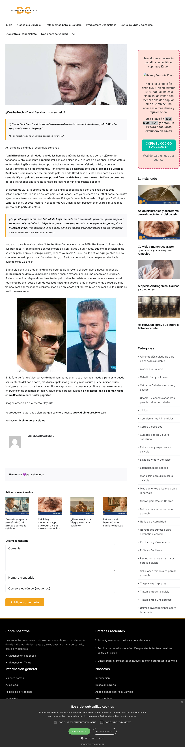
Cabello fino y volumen (154, 377)
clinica (144, 410)
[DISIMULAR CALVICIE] (15, 436)
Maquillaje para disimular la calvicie (156, 478)
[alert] (92, 723)
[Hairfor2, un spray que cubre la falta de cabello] (159, 307)
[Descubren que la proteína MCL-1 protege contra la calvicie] (17, 506)
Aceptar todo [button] (79, 731)
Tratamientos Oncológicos (156, 599)
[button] (73, 33)
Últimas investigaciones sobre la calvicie (158, 610)
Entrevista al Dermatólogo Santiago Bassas (113, 522)
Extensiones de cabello (154, 467)
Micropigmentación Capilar (156, 500)
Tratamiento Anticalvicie (154, 591)
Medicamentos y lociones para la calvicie (158, 490)
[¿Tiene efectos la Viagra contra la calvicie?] (82, 506)
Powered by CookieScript (92, 744)
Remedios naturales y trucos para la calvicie (157, 560)
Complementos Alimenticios (156, 418)
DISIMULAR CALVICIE (40, 435)
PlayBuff (47, 402)
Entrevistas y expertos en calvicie (155, 449)
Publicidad (11, 698)
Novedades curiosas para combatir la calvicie (155, 531)
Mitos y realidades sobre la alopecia (156, 511)
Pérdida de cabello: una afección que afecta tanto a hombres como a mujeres (135, 650)
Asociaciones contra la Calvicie (114, 691)
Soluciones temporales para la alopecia (158, 573)
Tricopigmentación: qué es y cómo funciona (124, 640)
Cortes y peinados (151, 426)
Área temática (104, 698)
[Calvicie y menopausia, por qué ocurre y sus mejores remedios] (50, 506)
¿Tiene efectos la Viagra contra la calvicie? (80, 522)
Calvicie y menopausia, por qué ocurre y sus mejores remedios (49, 524)
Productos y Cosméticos (155, 542)
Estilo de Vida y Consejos (155, 459)
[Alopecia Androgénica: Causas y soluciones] (159, 269)
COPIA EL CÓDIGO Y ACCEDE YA (159, 145)
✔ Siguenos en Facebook (20, 655)
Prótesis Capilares (151, 550)
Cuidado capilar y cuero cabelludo (154, 437)
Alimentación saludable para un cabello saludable (157, 358)
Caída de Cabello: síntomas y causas (157, 387)
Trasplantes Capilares (153, 583)
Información (102, 678)
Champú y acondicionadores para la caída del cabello (157, 400)
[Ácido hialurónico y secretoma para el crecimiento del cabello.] (159, 194)
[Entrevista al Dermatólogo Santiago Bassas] (115, 506)
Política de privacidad (18, 691)
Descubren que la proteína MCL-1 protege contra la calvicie (16, 524)
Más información (129, 716)
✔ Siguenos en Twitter (18, 662)
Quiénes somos (14, 678)
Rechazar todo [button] (104, 731)
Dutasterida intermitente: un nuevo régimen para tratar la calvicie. (138, 660)
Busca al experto (105, 684)
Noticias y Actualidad (153, 521)
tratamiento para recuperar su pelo (100, 219)
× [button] (181, 702)
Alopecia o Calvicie (151, 369)
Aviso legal (11, 684)
